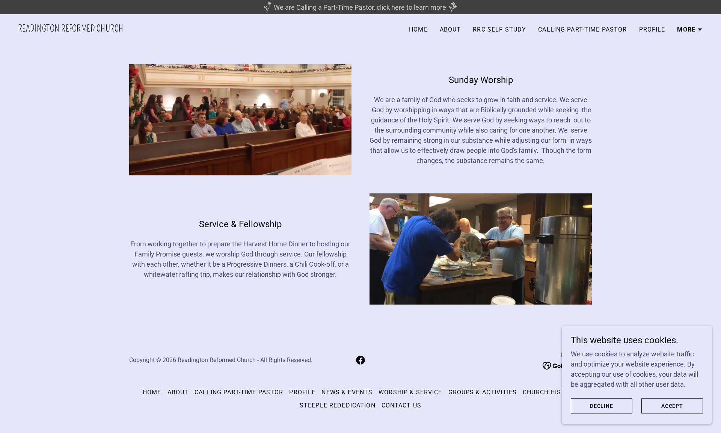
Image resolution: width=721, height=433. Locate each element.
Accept (672, 406)
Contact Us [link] (401, 405)
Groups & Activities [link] (482, 392)
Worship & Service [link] (410, 392)
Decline (602, 406)
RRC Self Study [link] (499, 29)
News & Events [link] (347, 392)
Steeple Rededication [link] (338, 405)
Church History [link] (550, 392)
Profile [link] (652, 29)
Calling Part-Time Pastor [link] (582, 29)
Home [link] (418, 29)
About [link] (450, 29)
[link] (70, 29)
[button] (690, 29)
